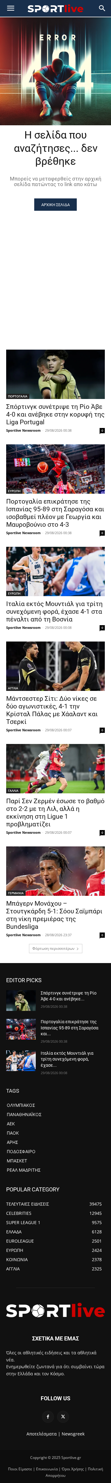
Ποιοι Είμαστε (20, 1469)
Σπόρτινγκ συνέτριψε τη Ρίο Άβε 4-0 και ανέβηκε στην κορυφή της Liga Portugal (55, 414)
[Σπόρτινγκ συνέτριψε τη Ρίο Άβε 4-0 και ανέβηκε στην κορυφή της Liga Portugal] (55, 374)
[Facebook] (48, 1417)
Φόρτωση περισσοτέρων (53, 948)
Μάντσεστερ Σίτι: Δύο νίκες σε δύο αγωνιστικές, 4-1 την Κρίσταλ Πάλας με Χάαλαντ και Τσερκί (52, 710)
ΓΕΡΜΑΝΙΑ (16, 893)
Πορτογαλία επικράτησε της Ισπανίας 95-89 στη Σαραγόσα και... (69, 1027)
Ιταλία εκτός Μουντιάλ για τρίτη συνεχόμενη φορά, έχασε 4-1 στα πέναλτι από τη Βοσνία (54, 611)
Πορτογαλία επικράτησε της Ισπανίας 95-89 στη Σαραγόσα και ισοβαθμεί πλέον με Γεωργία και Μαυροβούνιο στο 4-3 (55, 513)
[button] (102, 8)
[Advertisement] (55, 269)
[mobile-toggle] (10, 8)
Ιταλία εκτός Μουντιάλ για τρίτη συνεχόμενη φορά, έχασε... (67, 1059)
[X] (63, 1417)
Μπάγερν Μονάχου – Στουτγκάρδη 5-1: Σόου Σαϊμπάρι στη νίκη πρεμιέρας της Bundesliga (54, 915)
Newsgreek (73, 1434)
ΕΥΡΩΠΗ (14, 491)
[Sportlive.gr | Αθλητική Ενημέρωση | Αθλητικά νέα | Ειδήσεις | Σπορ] (55, 1310)
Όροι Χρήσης (73, 1469)
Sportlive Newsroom (23, 430)
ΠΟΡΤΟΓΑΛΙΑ (17, 396)
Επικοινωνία (47, 1469)
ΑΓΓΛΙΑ (13, 688)
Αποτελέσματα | (43, 1434)
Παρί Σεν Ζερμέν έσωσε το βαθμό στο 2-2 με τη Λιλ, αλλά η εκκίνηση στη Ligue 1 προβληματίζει (55, 812)
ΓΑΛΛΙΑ (13, 790)
